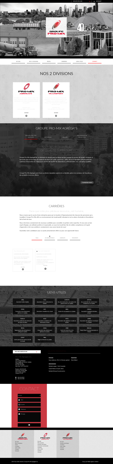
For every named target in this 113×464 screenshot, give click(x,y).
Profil (49, 61)
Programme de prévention (82, 136)
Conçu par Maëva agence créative (90, 461)
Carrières (64, 61)
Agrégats (62, 238)
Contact (94, 61)
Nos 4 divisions (18, 443)
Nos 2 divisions (33, 61)
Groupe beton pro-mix (56, 27)
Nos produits (41, 442)
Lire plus (23, 267)
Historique (48, 137)
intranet (98, 1)
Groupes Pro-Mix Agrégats (30, 136)
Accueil (18, 61)
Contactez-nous (87, 182)
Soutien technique (42, 444)
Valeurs (65, 137)
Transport (75, 238)
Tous (37, 238)
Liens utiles (79, 61)
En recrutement (50, 238)
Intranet (17, 451)
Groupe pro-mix (77, 1)
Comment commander (43, 446)
